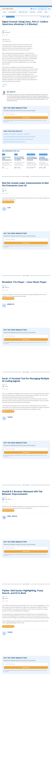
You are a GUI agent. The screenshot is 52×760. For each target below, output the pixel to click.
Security (39, 12)
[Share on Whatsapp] (49, 16)
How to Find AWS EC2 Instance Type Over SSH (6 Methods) (19, 158)
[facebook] (31, 9)
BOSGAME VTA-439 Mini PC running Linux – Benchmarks (17, 134)
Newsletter (43, 8)
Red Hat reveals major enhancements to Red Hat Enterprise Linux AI (7, 158)
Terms (44, 120)
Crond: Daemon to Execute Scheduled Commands (32, 158)
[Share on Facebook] (43, 16)
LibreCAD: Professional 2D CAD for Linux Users (14, 141)
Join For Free (26, 117)
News (4, 12)
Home (3, 16)
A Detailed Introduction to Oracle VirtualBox (44, 158)
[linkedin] (33, 9)
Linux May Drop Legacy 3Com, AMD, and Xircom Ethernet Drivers (18, 139)
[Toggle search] (49, 9)
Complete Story (7, 202)
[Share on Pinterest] (47, 16)
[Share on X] (45, 16)
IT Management (12, 12)
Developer (32, 12)
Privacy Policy (6, 121)
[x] (36, 9)
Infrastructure (23, 12)
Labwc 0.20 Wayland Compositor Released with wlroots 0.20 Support (20, 136)
